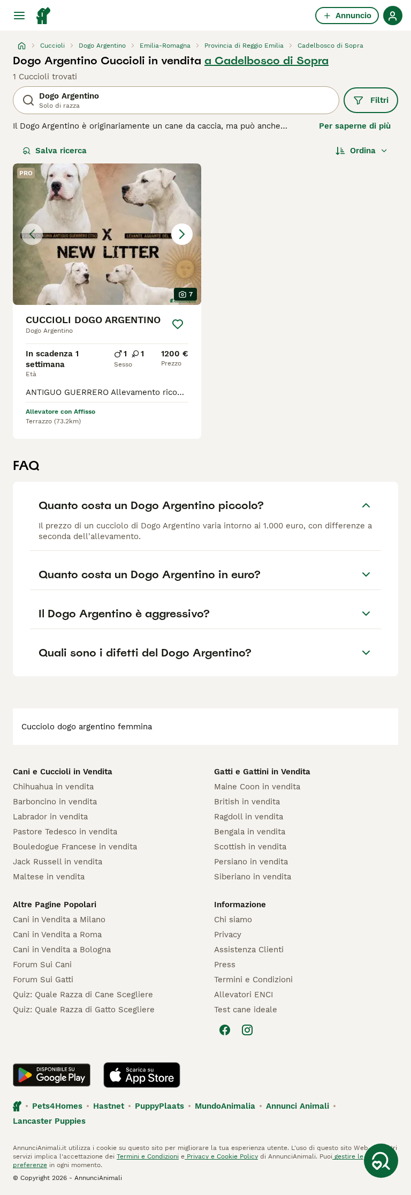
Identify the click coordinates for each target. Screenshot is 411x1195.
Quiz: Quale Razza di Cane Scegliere (83, 994)
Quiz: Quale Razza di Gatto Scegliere (84, 1009)
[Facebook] (224, 1030)
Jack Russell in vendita (57, 862)
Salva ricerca (61, 150)
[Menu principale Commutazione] (19, 15)
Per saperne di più (355, 126)
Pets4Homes (57, 1106)
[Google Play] (51, 1075)
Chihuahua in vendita (53, 786)
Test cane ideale (245, 1009)
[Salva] (177, 324)
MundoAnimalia (225, 1106)
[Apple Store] (142, 1075)
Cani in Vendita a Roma (57, 934)
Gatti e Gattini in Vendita (262, 771)
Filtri (379, 100)
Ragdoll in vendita (248, 816)
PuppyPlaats (159, 1106)
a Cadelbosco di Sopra (266, 60)
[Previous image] (32, 234)
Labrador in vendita (50, 816)
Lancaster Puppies (49, 1121)
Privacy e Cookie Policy (221, 1156)
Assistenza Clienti (249, 949)
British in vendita (247, 801)
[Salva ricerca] (381, 1161)
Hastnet (108, 1106)
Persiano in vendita (251, 862)
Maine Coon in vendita (257, 786)
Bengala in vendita (249, 831)
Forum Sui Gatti (43, 979)
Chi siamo (233, 919)
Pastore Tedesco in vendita (65, 831)
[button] (107, 234)
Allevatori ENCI (243, 994)
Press (224, 964)
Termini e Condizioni (253, 979)
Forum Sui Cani (42, 964)
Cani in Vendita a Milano (59, 919)
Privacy (227, 934)
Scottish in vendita (250, 847)
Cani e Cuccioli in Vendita (62, 771)
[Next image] (182, 234)
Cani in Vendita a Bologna (62, 949)
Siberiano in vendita (252, 877)
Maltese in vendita (49, 877)
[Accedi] (392, 15)
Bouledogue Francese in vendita (75, 847)
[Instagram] (247, 1030)
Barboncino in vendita (55, 801)
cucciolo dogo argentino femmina (86, 726)
